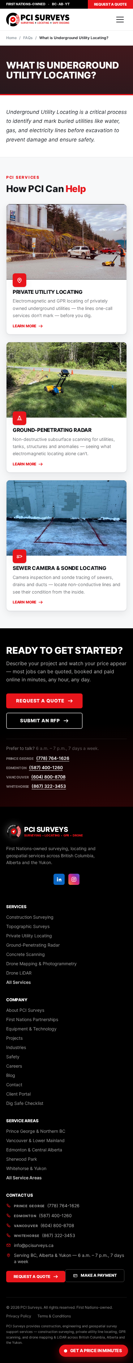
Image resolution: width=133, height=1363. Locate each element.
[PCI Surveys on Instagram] (73, 879)
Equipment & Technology (31, 1028)
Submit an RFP (40, 721)
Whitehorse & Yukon (26, 1168)
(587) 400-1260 (46, 767)
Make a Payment (99, 1275)
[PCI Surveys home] (37, 19)
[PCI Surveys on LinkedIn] (59, 879)
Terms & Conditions (54, 1316)
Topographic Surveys (27, 926)
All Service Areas (24, 1177)
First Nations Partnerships (32, 1019)
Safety (12, 1056)
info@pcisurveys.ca (34, 1245)
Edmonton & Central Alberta (34, 1149)
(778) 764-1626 (52, 758)
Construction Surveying (30, 917)
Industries (16, 1047)
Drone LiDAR (19, 972)
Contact (14, 1084)
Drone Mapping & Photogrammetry (41, 963)
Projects (14, 1038)
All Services (18, 982)
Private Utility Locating (29, 935)
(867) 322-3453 (49, 786)
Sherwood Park (21, 1159)
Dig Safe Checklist (24, 1103)
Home (11, 37)
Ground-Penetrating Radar (33, 945)
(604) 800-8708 (48, 776)
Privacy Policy (18, 1316)
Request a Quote (110, 4)
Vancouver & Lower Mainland (35, 1140)
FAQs (28, 37)
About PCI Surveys (25, 1010)
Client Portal (18, 1093)
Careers (14, 1066)
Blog (10, 1075)
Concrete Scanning (25, 954)
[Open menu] (120, 19)
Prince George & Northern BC (35, 1131)
